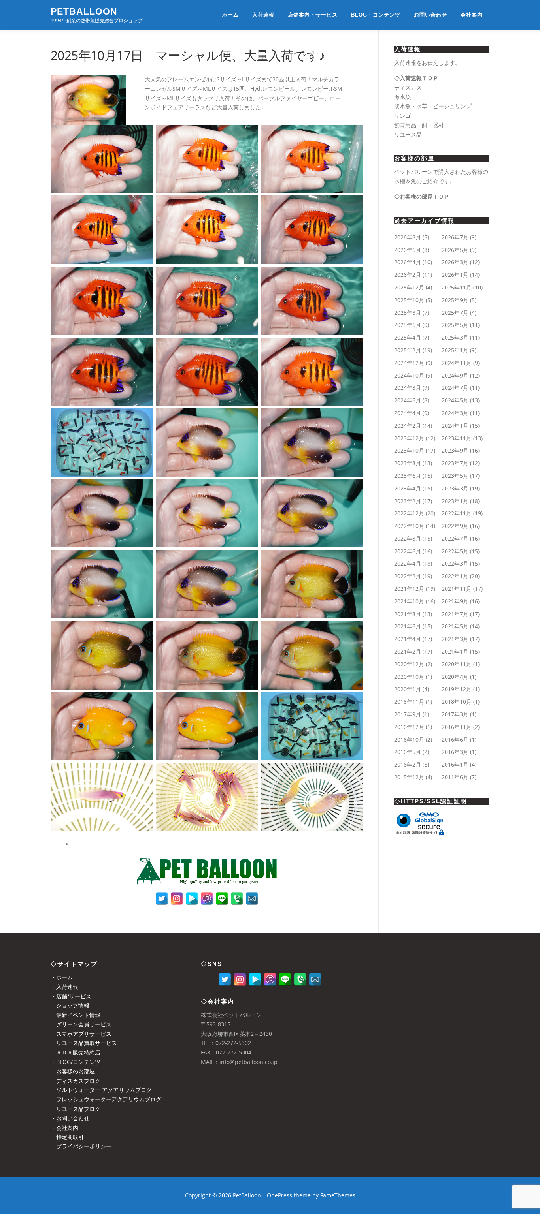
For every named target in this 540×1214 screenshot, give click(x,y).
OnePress (279, 1195)
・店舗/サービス (71, 996)
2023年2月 (407, 501)
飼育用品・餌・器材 (419, 125)
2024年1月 (455, 425)
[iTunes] (206, 898)
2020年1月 (407, 689)
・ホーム (62, 977)
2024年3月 (455, 413)
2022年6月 (407, 551)
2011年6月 (455, 777)
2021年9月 (455, 601)
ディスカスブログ (75, 1080)
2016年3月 (455, 751)
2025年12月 (409, 287)
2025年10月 (409, 300)
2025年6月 (407, 325)
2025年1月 (455, 350)
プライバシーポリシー (81, 1146)
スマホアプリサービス (81, 1033)
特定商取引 (67, 1137)
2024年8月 (407, 387)
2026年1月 (455, 274)
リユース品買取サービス (84, 1043)
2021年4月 (407, 639)
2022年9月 (455, 526)
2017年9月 (407, 714)
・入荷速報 (64, 986)
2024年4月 (407, 413)
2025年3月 (455, 337)
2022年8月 (407, 538)
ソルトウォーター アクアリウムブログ (101, 1090)
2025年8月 (407, 312)
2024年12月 (409, 362)
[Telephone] (236, 898)
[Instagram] (176, 898)
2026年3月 (455, 262)
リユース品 (408, 134)
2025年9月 (455, 300)
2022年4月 (407, 563)
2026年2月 (407, 274)
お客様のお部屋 (73, 1071)
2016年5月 (407, 751)
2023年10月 (409, 450)
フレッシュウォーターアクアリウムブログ (106, 1099)
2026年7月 (455, 237)
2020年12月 (409, 664)
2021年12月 (409, 588)
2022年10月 (409, 526)
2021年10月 (409, 601)
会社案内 (472, 15)
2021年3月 (455, 639)
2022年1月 (455, 576)
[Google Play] (191, 898)
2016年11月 (457, 727)
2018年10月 (457, 701)
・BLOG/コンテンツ (75, 1062)
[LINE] (221, 898)
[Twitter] (161, 898)
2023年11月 (457, 438)
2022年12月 (409, 513)
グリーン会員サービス (81, 1024)
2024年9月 (455, 375)
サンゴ (402, 115)
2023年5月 (455, 475)
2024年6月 (407, 400)
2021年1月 (455, 651)
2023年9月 (455, 450)
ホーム (230, 15)
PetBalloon (84, 11)
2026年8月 (407, 237)
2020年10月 (409, 676)
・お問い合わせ (70, 1118)
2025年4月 (407, 337)
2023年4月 (407, 488)
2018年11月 (409, 701)
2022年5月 (455, 551)
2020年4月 (455, 676)
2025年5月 (455, 325)
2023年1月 (455, 501)
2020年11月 (457, 664)
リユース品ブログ (75, 1109)
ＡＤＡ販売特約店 (75, 1052)
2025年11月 (457, 287)
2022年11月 (457, 513)
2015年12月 (409, 777)
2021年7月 (455, 614)
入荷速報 (263, 15)
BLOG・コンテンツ (375, 15)
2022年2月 (407, 576)
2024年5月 (455, 400)
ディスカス (408, 87)
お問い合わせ (430, 15)
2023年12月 (409, 438)
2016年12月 (409, 727)
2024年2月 (407, 425)
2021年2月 (407, 651)
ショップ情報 (70, 1005)
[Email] (251, 898)
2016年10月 (409, 739)
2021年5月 (455, 626)
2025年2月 (407, 350)
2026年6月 (407, 250)
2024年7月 (455, 387)
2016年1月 (455, 764)
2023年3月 (455, 488)
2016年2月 (407, 764)
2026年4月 (407, 262)
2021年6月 (407, 626)
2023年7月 (455, 463)
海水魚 (402, 96)
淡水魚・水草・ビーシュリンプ (433, 106)
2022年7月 (455, 538)
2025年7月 (455, 312)
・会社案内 (64, 1127)
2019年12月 (457, 689)
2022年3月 (455, 563)
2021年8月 (407, 614)
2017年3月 (455, 714)
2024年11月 (457, 362)
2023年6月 (407, 475)
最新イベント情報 (75, 1015)
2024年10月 (409, 375)
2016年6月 (455, 739)
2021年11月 (457, 588)
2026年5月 (455, 250)
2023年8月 (407, 463)
